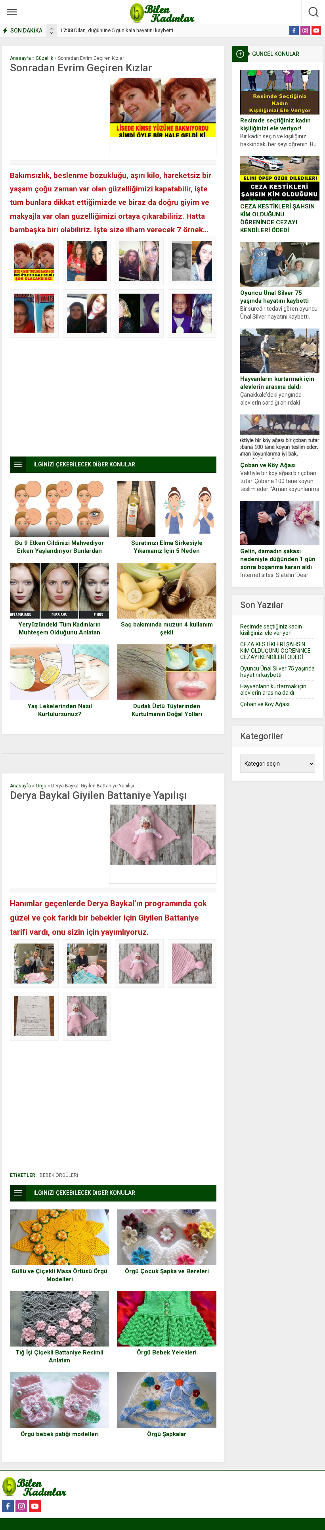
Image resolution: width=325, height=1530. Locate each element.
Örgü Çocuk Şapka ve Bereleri (167, 1271)
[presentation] (52, 29)
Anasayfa (20, 58)
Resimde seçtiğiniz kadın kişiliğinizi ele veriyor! (275, 124)
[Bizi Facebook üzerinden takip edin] (294, 30)
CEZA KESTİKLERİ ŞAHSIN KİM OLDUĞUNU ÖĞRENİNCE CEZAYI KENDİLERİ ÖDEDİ (277, 218)
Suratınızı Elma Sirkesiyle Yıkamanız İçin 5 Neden (167, 546)
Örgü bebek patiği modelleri (60, 1434)
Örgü (41, 786)
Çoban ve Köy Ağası (268, 465)
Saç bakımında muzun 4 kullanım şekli (167, 628)
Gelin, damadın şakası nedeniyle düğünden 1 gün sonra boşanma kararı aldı (277, 559)
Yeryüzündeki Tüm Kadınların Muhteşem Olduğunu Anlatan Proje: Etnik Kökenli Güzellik (59, 632)
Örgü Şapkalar (166, 1434)
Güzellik (44, 58)
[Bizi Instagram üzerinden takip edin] (305, 30)
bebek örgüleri (59, 1175)
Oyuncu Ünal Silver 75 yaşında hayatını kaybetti (274, 296)
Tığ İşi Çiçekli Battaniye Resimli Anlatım (59, 1356)
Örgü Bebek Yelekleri (167, 1352)
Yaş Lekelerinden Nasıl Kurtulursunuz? (59, 710)
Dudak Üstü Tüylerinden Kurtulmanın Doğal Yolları (167, 710)
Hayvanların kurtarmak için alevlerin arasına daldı (277, 382)
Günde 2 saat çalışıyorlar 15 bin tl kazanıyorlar (119, 30)
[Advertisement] (57, 116)
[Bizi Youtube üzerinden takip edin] (316, 30)
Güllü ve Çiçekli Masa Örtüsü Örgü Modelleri (59, 1275)
